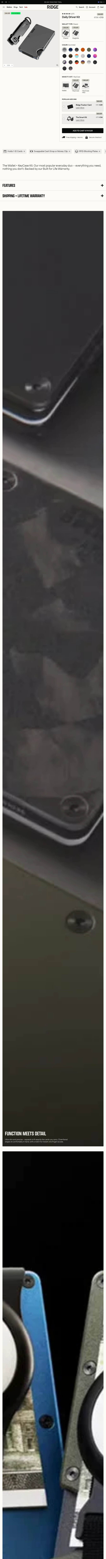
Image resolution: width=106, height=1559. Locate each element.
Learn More (80, 108)
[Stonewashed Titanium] (88, 62)
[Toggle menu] (3, 7)
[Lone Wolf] (64, 62)
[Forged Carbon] (95, 62)
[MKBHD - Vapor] (95, 49)
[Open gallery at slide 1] (57, 65)
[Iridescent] (95, 55)
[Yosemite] (70, 62)
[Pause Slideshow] (9, 2)
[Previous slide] (4, 65)
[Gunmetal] (64, 49)
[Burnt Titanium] (82, 62)
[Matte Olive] (88, 49)
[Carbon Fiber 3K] (64, 68)
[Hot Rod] (76, 62)
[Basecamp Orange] (82, 49)
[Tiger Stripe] (70, 55)
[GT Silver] (82, 55)
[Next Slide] (6, 2)
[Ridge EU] (53, 7)
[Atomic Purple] (70, 68)
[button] (80, 7)
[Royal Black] (76, 49)
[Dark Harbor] (88, 55)
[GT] (76, 55)
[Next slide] (12, 65)
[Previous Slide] (2, 2)
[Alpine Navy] (70, 49)
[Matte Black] (64, 55)
